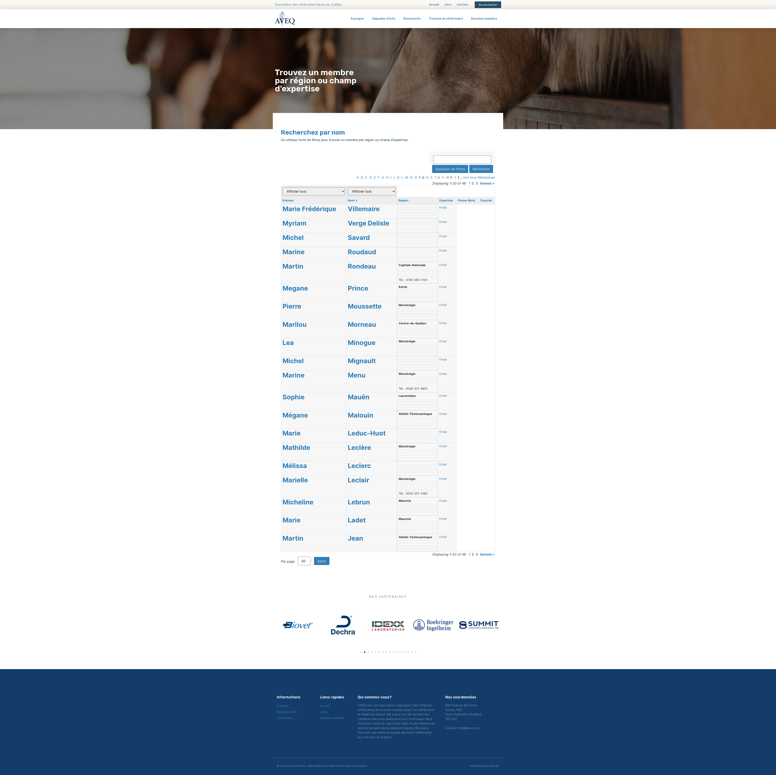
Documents (412, 18)
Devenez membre (484, 18)
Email (443, 207)
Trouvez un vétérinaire (446, 18)
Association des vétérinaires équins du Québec (308, 4)
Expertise (446, 200)
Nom (353, 200)
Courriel (486, 200)
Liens (447, 4)
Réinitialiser (486, 177)
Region (403, 200)
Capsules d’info (383, 18)
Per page (288, 561)
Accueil (434, 4)
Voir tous (470, 177)
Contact (462, 4)
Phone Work (466, 200)
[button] (488, 4)
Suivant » (487, 183)
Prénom (288, 200)
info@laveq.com (469, 728)
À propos (357, 18)
